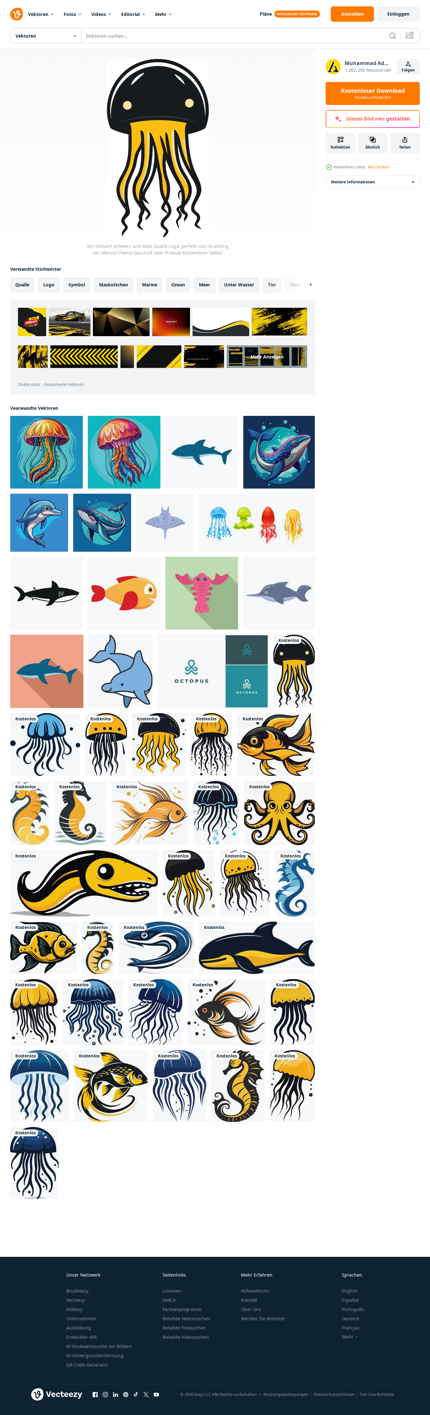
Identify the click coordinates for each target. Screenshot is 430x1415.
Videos (98, 14)
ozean (178, 285)
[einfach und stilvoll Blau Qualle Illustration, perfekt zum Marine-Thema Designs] (179, 1086)
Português (353, 1309)
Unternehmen (81, 1319)
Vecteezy (75, 1300)
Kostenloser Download (373, 93)
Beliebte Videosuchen (186, 1337)
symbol (76, 285)
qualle (22, 285)
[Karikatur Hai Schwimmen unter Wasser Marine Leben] (202, 452)
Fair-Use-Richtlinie (377, 1394)
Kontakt (249, 1300)
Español (350, 1300)
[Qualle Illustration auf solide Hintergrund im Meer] (124, 452)
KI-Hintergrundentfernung (94, 1355)
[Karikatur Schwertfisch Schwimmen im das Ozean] (279, 593)
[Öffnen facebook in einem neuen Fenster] (95, 1394)
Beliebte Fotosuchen (184, 1328)
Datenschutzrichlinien (334, 1394)
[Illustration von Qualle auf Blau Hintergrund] (46, 452)
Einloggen (398, 14)
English (350, 1291)
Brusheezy (77, 1291)
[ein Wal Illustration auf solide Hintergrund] (102, 523)
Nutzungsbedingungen (286, 1394)
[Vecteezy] (16, 14)
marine (149, 285)
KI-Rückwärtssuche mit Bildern (99, 1346)
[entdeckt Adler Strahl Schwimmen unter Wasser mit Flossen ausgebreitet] (165, 523)
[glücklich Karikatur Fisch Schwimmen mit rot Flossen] (124, 593)
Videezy (74, 1309)
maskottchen (113, 285)
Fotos (70, 14)
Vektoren (38, 14)
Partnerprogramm (182, 1309)
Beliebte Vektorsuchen (186, 1319)
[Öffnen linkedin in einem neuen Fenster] (115, 1394)
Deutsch (350, 1319)
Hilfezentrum (255, 1291)
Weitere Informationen (353, 182)
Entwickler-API (81, 1337)
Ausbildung (78, 1328)
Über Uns (251, 1309)
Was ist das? (379, 167)
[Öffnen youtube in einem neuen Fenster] (156, 1394)
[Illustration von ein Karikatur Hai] (46, 671)
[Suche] (393, 36)
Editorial (130, 14)
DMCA (169, 1300)
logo (48, 285)
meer (204, 285)
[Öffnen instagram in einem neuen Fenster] (105, 1394)
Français (351, 1328)
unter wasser (239, 285)
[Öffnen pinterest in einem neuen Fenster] (125, 1394)
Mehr (160, 14)
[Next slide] (305, 284)
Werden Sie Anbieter (263, 1319)
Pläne (266, 14)
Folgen (408, 70)
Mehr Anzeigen (267, 357)
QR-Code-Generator (87, 1365)
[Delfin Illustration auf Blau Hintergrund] (39, 523)
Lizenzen (172, 1291)
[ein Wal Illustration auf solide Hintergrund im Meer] (279, 452)
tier (272, 285)
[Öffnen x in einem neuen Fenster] (146, 1394)
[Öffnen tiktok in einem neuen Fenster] (135, 1394)
